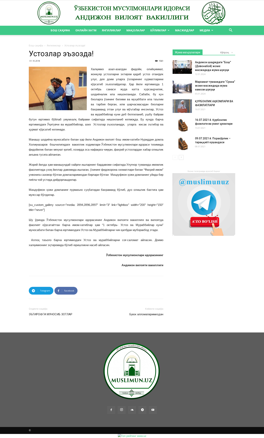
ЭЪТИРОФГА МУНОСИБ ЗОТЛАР (50, 314)
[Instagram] (121, 410)
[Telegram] (142, 410)
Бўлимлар (158, 30)
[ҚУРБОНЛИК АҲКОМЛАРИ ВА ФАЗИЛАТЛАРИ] (182, 106)
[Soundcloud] (132, 410)
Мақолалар (135, 30)
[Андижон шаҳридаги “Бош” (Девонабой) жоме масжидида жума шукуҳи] (182, 67)
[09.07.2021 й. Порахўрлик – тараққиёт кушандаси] (182, 143)
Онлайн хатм (85, 30)
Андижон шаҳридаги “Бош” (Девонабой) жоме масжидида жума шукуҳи (213, 66)
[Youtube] (153, 410)
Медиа (205, 30)
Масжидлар (184, 30)
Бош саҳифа (60, 30)
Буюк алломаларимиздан (146, 314)
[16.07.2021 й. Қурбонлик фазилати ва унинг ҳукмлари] (182, 124)
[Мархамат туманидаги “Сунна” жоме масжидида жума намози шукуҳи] (182, 86)
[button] (230, 30)
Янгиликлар (111, 30)
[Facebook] (111, 410)
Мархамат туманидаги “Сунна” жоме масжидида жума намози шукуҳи (215, 85)
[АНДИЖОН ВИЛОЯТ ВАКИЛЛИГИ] (132, 13)
